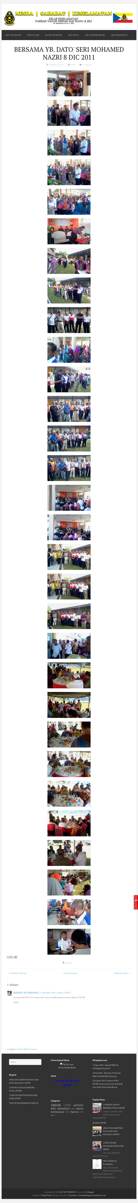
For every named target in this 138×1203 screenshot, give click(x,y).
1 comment (87, 64)
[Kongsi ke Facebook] (16, 957)
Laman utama (70, 973)
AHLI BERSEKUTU (119, 35)
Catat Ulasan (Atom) (27, 1049)
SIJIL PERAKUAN (13, 35)
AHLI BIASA (73, 35)
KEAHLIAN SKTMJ (53, 35)
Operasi (74, 1111)
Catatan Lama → (122, 973)
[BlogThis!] (10, 957)
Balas (16, 1002)
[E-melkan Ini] (8, 957)
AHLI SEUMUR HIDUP (95, 35)
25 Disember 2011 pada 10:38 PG (55, 992)
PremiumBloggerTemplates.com (92, 1195)
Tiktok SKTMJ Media (67, 1067)
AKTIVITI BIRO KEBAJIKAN (67, 1107)
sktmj (72, 64)
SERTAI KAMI (33, 35)
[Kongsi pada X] (13, 957)
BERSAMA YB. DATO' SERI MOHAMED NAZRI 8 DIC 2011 (69, 53)
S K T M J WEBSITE (67, 1192)
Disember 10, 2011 (56, 64)
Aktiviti (68, 963)
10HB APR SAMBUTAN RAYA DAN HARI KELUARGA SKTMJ (113, 1131)
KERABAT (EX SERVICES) (25, 992)
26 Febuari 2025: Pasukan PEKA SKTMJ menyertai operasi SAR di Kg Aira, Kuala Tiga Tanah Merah (108, 1083)
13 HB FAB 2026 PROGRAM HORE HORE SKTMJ (113, 1145)
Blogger (90, 1192)
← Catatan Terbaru (17, 973)
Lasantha (73, 1195)
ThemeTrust (46, 1195)
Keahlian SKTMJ (99, 1122)
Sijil (52, 1115)
